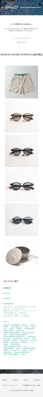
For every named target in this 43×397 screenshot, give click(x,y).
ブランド (6, 322)
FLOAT (24, 350)
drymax (11, 328)
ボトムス (6, 308)
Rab (34, 338)
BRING (6, 327)
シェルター (24, 314)
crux (5, 328)
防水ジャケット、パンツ (11, 310)
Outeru (23, 354)
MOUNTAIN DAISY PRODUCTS (14, 336)
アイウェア (22, 312)
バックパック (8, 306)
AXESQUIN (16, 325)
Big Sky (24, 325)
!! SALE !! (7, 298)
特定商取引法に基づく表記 (31, 385)
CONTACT (37, 380)
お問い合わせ (21, 42)
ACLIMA (6, 325)
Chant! (26, 327)
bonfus (32, 325)
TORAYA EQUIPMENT (11, 354)
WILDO (6, 342)
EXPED (19, 328)
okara (18, 348)
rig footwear (8, 352)
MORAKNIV (32, 336)
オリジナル (7, 293)
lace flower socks (28, 332)
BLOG (26, 380)
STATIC (14, 340)
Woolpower (15, 342)
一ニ (32, 342)
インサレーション (17, 308)
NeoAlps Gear (9, 303)
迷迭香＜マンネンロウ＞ (11, 350)
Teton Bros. (24, 340)
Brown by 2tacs (16, 327)
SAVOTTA (33, 340)
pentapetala (17, 338)
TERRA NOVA (15, 344)
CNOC (34, 327)
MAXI (5, 334)
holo (25, 346)
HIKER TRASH (9, 330)
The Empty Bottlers (29, 348)
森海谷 (6, 344)
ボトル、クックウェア (22, 316)
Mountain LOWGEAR (22, 352)
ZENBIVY (25, 342)
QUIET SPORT (9, 348)
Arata (31, 350)
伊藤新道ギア (8, 288)
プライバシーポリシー (10, 385)
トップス (33, 306)
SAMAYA (6, 340)
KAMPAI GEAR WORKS (12, 332)
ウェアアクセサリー (10, 312)
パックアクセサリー (21, 306)
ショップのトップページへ (21, 38)
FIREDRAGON (30, 328)
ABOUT (15, 380)
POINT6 (27, 338)
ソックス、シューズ (28, 310)
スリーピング (8, 316)
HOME (4, 380)
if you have (20, 330)
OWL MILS (7, 338)
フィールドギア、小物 (11, 314)
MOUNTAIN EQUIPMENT (18, 334)
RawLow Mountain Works (12, 346)
